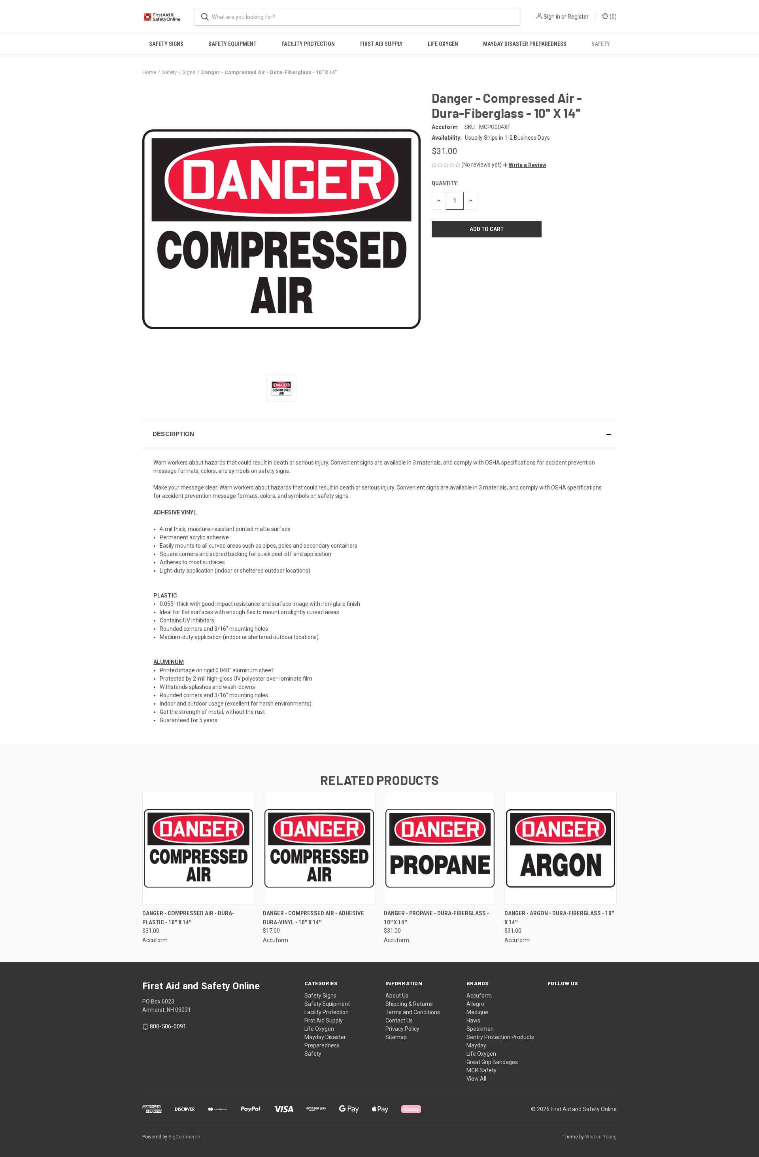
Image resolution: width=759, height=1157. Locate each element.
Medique (477, 1012)
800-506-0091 (168, 1026)
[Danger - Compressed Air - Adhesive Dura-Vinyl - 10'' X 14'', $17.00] (319, 848)
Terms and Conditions (412, 1012)
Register (578, 16)
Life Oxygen (443, 44)
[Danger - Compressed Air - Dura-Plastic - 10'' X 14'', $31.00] (198, 848)
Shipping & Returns (409, 1004)
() (612, 16)
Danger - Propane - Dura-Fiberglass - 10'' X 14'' (436, 918)
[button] (524, 165)
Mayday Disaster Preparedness (524, 44)
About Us (396, 995)
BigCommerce (184, 1137)
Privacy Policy (402, 1029)
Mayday (476, 1045)
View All (476, 1078)
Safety (600, 44)
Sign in (552, 16)
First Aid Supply (381, 44)
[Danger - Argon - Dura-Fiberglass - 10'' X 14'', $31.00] (560, 848)
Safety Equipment (232, 44)
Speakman (480, 1029)
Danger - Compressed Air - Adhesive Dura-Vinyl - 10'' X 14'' (313, 918)
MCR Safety (481, 1070)
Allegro (475, 1004)
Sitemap (396, 1037)
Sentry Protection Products (500, 1037)
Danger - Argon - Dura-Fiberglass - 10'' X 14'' (559, 918)
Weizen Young (601, 1137)
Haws (473, 1020)
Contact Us (399, 1020)
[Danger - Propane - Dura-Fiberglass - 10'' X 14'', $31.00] (440, 848)
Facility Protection (308, 44)
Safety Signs (166, 44)
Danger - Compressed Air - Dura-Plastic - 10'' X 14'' (188, 918)
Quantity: (445, 183)
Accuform (479, 995)
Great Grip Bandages (492, 1062)
